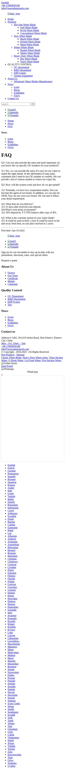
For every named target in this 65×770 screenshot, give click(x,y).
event (16, 87)
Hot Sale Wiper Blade (25, 24)
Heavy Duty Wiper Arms (35, 357)
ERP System (14, 302)
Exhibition (19, 92)
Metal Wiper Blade (29, 44)
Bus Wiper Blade (28, 58)
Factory (11, 272)
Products (12, 21)
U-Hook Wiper (15, 360)
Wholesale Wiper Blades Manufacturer (33, 81)
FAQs (17, 95)
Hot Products (7, 354)
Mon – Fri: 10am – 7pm (13, 343)
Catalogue (13, 284)
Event (10, 317)
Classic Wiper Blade (11, 357)
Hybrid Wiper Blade (30, 41)
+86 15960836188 (10, 346)
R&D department (22, 70)
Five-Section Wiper (51, 360)
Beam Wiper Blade (29, 39)
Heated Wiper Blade (30, 50)
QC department (21, 67)
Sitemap (20, 354)
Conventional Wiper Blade (33, 33)
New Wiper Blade (23, 36)
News (10, 84)
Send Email (7, 366)
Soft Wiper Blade (28, 27)
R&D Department (16, 299)
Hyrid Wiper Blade (29, 30)
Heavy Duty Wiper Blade (26, 56)
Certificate (13, 278)
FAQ (10, 126)
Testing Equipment (23, 75)
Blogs (17, 90)
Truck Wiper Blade (29, 61)
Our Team (13, 275)
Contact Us (13, 98)
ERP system (20, 73)
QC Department (16, 296)
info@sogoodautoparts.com (15, 8)
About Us (12, 78)
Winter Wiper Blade (24, 47)
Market (11, 281)
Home (11, 19)
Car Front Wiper (32, 360)
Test (10, 304)
